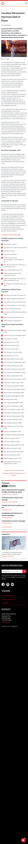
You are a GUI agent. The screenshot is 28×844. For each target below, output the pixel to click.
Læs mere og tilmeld (7, 556)
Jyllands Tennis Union (9, 599)
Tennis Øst (5, 603)
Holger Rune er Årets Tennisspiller (14, 470)
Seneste (4, 486)
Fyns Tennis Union (8, 595)
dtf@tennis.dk (6, 622)
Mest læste (12, 486)
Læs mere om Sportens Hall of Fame (11, 234)
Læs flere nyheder (7, 527)
